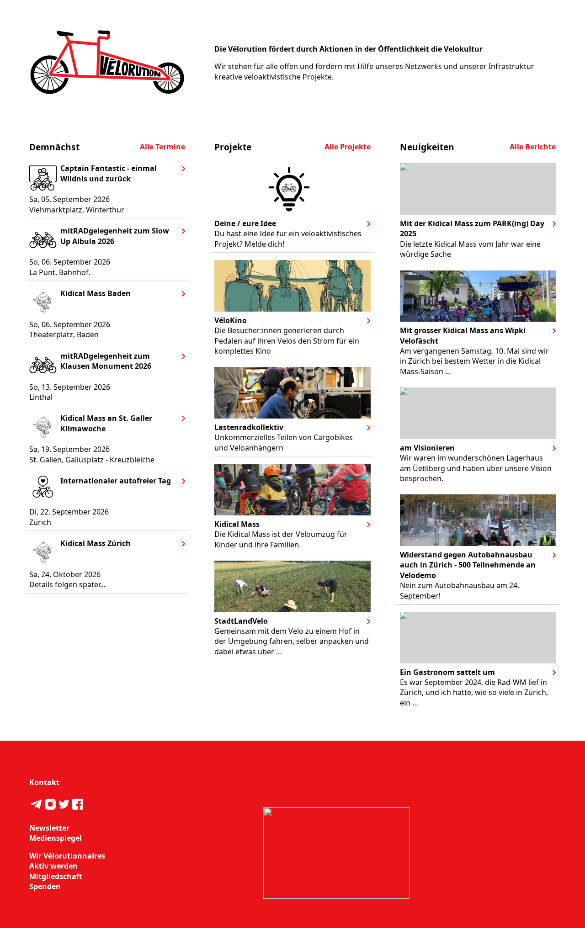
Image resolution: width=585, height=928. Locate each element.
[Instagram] (50, 805)
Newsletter (49, 828)
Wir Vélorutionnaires (67, 856)
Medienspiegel (55, 838)
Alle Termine (162, 147)
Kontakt (44, 782)
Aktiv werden (53, 866)
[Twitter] (64, 805)
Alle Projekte (347, 147)
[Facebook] (78, 805)
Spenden (45, 886)
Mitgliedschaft (55, 876)
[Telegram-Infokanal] (36, 805)
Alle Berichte (533, 147)
